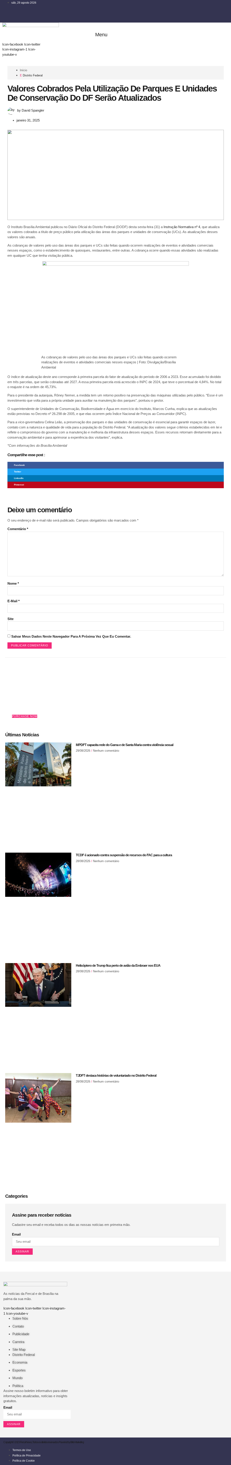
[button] (99, 35)
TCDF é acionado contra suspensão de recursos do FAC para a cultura (124, 855)
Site (10, 619)
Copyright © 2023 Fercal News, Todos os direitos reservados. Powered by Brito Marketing (43, 1442)
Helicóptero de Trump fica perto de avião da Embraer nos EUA (118, 965)
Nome (13, 583)
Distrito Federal (33, 75)
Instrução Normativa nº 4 (182, 227)
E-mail (13, 601)
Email (16, 1234)
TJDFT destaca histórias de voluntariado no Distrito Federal (116, 1075)
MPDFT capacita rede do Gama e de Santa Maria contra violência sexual (124, 745)
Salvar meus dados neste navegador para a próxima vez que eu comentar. (71, 636)
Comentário (17, 529)
